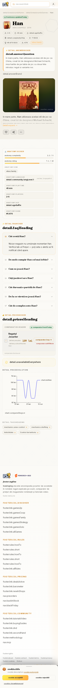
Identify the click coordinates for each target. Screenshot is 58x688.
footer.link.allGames (12, 531)
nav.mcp (7, 642)
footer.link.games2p (12, 508)
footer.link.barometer (13, 586)
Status (19, 661)
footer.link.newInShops (14, 591)
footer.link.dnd (10, 628)
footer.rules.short (11, 549)
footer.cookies (9, 661)
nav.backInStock (11, 600)
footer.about (8, 658)
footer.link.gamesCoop (14, 512)
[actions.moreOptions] (21, 132)
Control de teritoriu (29, 432)
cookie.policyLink (31, 672)
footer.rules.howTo (12, 545)
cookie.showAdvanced (13, 684)
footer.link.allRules (12, 568)
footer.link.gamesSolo (13, 527)
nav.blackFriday (10, 605)
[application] (29, 391)
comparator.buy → (44, 340)
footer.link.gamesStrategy (15, 522)
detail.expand (9, 125)
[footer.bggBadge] (23, 475)
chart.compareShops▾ (15, 413)
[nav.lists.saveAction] (6, 132)
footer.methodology (12, 637)
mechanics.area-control (15, 427)
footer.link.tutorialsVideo (14, 618)
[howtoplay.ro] (5, 4)
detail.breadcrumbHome (13, 13)
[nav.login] (53, 4)
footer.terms (34, 658)
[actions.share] (13, 132)
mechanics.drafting (41, 427)
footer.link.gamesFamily (14, 517)
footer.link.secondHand (14, 633)
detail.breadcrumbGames (37, 13)
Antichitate (10, 432)
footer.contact (21, 658)
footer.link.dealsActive (14, 581)
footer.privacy (46, 658)
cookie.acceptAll (15, 678)
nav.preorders (10, 596)
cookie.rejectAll (42, 678)
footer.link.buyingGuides (15, 623)
